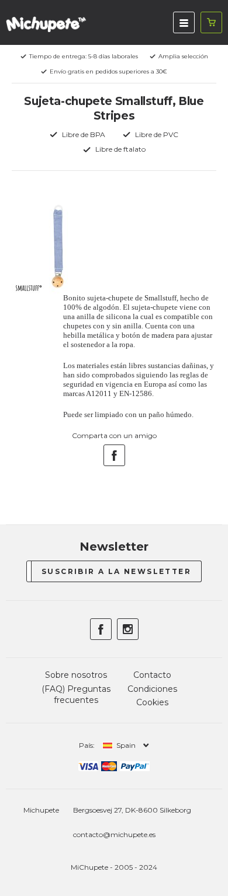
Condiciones (152, 689)
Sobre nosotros (76, 675)
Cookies (152, 702)
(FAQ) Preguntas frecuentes (76, 695)
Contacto (152, 675)
